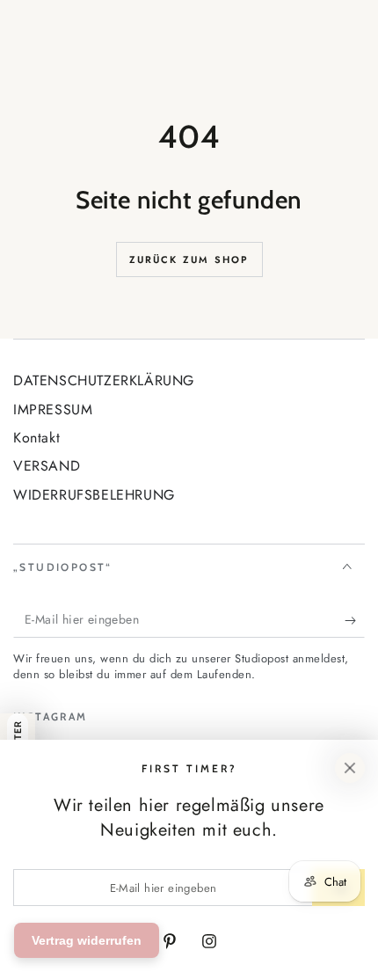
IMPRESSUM (52, 409)
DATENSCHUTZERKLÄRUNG (103, 380)
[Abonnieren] (355, 620)
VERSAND (46, 466)
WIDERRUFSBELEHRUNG (94, 495)
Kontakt (36, 438)
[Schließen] (350, 768)
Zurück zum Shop (189, 259)
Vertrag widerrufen (87, 940)
